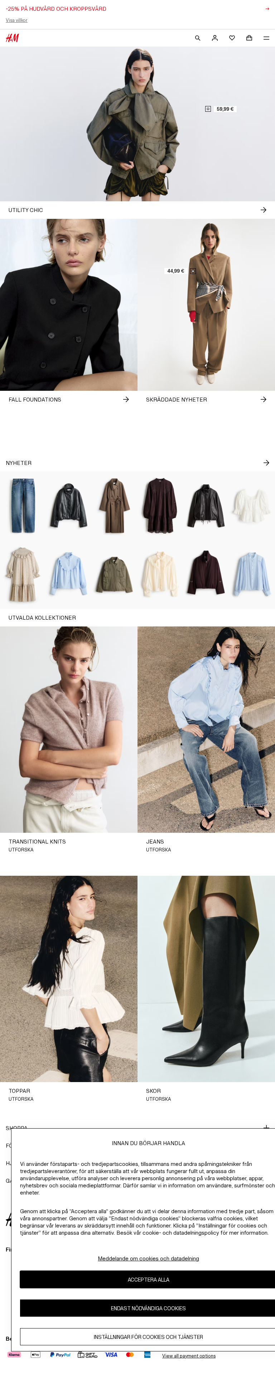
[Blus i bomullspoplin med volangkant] (69, 574)
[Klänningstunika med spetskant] (160, 505)
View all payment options (189, 1356)
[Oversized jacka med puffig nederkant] (69, 505)
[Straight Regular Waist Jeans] (23, 505)
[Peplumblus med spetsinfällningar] (252, 505)
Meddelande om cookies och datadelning (148, 1258)
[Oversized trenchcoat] (115, 505)
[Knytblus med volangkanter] (160, 574)
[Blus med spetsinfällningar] (252, 574)
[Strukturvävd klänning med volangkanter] (23, 574)
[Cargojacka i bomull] (115, 574)
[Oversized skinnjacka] (206, 505)
